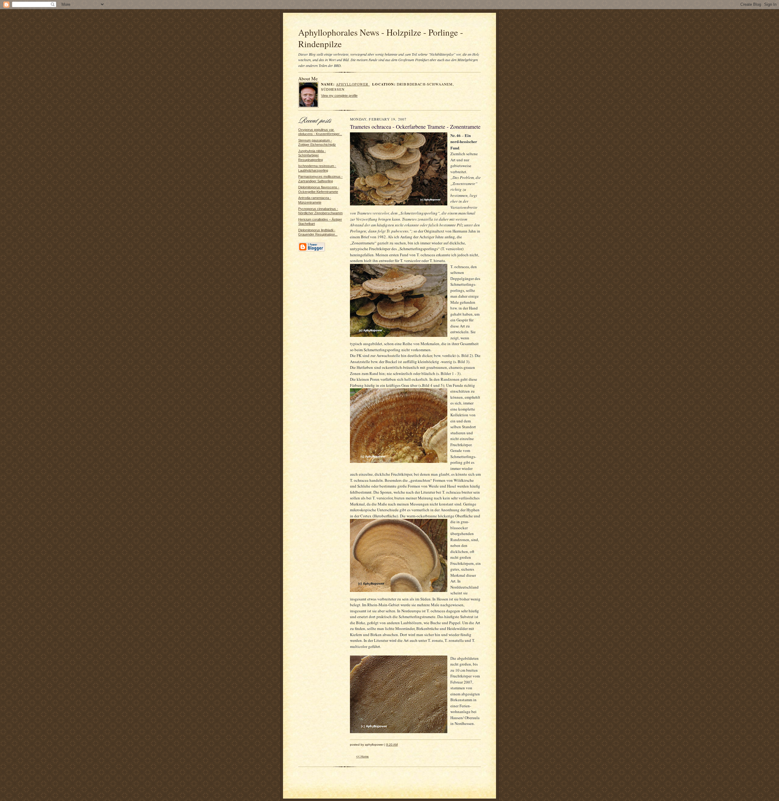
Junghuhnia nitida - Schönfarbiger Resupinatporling (312, 155)
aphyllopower (353, 84)
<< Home (362, 756)
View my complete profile (339, 95)
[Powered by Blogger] (311, 250)
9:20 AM (392, 744)
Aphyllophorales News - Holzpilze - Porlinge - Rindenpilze (380, 38)
